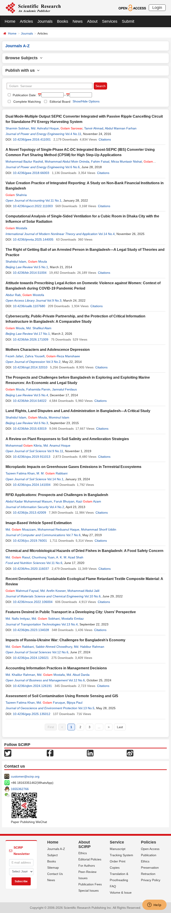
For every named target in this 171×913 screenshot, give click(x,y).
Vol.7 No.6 (73, 535)
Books (62, 21)
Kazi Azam (88, 501)
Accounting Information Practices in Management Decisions (56, 668)
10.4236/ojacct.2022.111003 (33, 206)
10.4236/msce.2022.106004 (33, 602)
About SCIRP (84, 844)
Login (157, 7)
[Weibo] (130, 752)
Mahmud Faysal (22, 590)
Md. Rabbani (20, 646)
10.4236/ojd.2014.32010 (30, 367)
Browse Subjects (22, 58)
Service (117, 842)
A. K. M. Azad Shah (69, 557)
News (78, 21)
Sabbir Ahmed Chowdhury (54, 646)
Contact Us (55, 874)
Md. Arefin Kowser (53, 590)
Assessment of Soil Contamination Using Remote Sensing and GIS (62, 696)
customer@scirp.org (25, 776)
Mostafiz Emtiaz (72, 618)
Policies (148, 842)
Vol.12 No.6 (60, 652)
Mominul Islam (59, 417)
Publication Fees (90, 884)
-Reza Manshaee (63, 356)
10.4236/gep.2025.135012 (31, 714)
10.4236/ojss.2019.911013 (31, 456)
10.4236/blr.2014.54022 (30, 400)
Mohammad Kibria (24, 445)
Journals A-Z (56, 849)
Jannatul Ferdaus (64, 389)
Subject (52, 855)
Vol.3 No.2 (53, 362)
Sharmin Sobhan (17, 128)
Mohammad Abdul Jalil (83, 590)
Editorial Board (60, 101)
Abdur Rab (13, 295)
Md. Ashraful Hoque (45, 128)
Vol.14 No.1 (55, 479)
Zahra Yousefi (35, 356)
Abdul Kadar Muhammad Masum (29, 501)
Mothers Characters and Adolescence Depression (48, 349)
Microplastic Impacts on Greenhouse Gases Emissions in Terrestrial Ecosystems (73, 467)
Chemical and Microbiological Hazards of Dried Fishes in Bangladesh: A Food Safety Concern (84, 551)
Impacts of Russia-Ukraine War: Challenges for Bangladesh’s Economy (65, 640)
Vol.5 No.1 (41, 267)
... (99, 727)
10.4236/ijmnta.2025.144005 (33, 239)
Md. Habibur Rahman (89, 646)
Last (120, 727)
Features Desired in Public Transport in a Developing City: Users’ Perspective (71, 612)
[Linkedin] (90, 752)
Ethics (82, 853)
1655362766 (20, 789)
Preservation (150, 867)
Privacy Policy (150, 880)
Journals (45, 21)
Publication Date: (24, 95)
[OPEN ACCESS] (132, 7)
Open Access (150, 849)
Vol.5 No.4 (41, 395)
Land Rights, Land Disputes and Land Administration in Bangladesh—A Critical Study (78, 411)
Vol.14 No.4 (106, 234)
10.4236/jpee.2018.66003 (31, 173)
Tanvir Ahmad (93, 128)
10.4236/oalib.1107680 (29, 306)
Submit (128, 21)
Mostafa (16, 228)
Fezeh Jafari (14, 356)
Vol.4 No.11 (73, 134)
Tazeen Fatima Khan (20, 473)
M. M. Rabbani (52, 473)
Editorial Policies (89, 859)
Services (109, 21)
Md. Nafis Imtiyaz (18, 618)
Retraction (148, 874)
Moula (37, 261)
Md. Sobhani (46, 618)
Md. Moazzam (21, 529)
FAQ (113, 886)
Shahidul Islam (16, 261)
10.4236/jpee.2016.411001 (32, 139)
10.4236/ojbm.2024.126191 (32, 686)
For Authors (86, 865)
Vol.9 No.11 (55, 451)
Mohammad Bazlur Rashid (24, 161)
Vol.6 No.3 (41, 423)
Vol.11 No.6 (54, 563)
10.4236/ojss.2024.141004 (32, 484)
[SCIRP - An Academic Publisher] (33, 7)
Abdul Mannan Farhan (120, 128)
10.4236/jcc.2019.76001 (30, 540)
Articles (26, 21)
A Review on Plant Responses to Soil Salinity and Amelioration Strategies (67, 439)
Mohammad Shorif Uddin (98, 529)
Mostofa (33, 295)
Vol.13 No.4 (69, 624)
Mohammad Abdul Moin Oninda (67, 161)
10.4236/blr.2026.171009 (30, 339)
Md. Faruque (51, 702)
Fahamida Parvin (38, 389)
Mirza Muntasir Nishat (126, 161)
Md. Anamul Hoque (56, 445)
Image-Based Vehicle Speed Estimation (39, 523)
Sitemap (53, 867)
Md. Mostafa (51, 674)
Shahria (16, 195)
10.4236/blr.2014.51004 (30, 272)
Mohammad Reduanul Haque (58, 529)
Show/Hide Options (86, 101)
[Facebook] (50, 752)
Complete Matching (27, 101)
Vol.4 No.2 (57, 507)
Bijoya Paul (74, 702)
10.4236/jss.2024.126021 (31, 658)
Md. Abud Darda (78, 674)
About (92, 21)
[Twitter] (7, 752)
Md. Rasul (18, 557)
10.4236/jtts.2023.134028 (31, 630)
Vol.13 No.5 (86, 708)
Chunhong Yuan (43, 557)
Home (10, 21)
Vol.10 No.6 (92, 596)
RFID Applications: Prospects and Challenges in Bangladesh (57, 495)
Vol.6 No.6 (72, 167)
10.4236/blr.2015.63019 (30, 428)
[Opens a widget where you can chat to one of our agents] (154, 905)
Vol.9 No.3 (54, 300)
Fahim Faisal (100, 161)
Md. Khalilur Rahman (20, 674)
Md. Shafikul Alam (38, 328)
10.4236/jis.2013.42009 (29, 512)
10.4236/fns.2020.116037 (31, 568)
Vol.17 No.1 (42, 333)
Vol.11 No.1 (53, 200)
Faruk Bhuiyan (64, 501)
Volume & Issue (121, 892)
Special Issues (88, 890)
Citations (105, 139)
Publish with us (21, 70)
